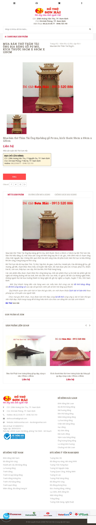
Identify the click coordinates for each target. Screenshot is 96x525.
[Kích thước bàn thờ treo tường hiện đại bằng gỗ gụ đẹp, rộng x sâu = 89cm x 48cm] (70, 350)
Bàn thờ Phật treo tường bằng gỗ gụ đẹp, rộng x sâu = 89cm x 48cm (26, 374)
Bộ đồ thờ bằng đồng (66, 407)
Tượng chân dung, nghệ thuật (62, 502)
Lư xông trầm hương (66, 444)
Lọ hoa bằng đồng (65, 420)
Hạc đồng (62, 427)
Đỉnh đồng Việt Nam (11, 458)
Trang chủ (54, 43)
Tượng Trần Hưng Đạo (59, 465)
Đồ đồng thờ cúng (10, 461)
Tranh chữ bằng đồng (11, 481)
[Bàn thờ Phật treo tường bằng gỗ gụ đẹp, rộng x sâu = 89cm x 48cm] (26, 350)
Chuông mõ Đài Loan (66, 447)
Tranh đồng (7, 471)
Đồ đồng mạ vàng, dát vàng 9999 (63, 461)
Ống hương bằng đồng (67, 440)
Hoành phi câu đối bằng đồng (15, 465)
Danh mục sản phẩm (17, 36)
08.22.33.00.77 (19, 415)
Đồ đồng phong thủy (58, 485)
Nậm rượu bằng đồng (66, 437)
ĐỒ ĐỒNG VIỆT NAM (13, 452)
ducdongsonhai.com (38, 422)
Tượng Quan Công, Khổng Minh (63, 471)
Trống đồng (54, 498)
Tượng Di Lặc (55, 475)
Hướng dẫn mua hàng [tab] (39, 194)
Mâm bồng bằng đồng (67, 417)
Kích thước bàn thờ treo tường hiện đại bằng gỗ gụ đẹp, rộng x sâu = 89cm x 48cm (70, 374)
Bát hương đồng (64, 410)
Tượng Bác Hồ (56, 458)
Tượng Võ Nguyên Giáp (59, 468)
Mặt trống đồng (56, 495)
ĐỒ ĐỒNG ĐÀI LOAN (67, 398)
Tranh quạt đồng (9, 485)
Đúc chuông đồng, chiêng (60, 488)
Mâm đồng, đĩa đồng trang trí (15, 488)
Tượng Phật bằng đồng (59, 478)
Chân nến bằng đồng (66, 424)
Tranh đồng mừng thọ (12, 478)
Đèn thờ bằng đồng (65, 413)
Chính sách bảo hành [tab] (66, 194)
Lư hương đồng (9, 468)
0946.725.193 (31, 415)
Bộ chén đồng (63, 430)
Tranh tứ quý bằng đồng (12, 475)
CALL (14, 177)
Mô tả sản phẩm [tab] (16, 194)
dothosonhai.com (21, 422)
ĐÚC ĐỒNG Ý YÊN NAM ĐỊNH (64, 452)
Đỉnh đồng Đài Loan (66, 403)
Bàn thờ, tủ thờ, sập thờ (70, 43)
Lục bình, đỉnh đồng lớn (59, 492)
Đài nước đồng (64, 434)
